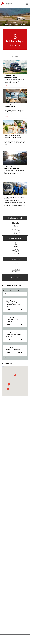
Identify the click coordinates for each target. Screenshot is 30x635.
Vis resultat (14, 278)
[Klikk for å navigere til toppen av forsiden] (6, 3)
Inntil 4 (16, 246)
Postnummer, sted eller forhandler (11, 290)
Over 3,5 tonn (16, 272)
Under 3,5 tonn (16, 266)
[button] (8, 384)
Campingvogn (16, 233)
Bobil (16, 226)
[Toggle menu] (27, 4)
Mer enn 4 (16, 253)
